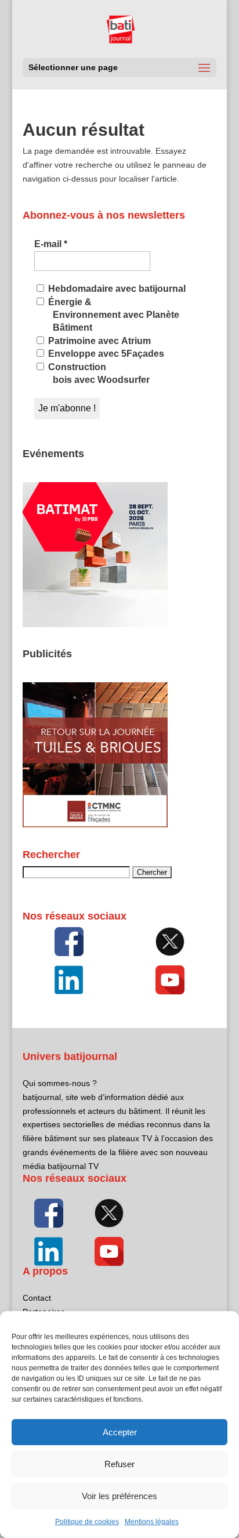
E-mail (50, 244)
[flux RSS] (69, 941)
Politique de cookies (87, 1522)
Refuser (119, 1464)
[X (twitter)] (170, 941)
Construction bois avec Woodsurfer (98, 373)
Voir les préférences (119, 1496)
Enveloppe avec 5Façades (105, 354)
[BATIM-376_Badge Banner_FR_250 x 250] (95, 624)
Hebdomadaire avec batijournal (116, 289)
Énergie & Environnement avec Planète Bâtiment (112, 315)
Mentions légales (152, 1522)
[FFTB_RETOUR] (95, 824)
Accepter (120, 1432)
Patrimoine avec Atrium (98, 341)
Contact (37, 1297)
